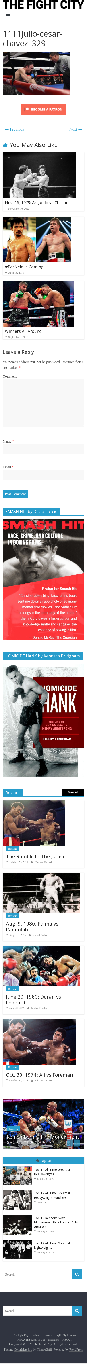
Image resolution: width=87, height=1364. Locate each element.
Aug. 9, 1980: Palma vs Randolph (32, 926)
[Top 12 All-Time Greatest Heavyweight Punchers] (18, 1201)
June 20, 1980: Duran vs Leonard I (33, 999)
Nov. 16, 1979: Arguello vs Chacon (36, 202)
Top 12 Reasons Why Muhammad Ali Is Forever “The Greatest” (56, 1232)
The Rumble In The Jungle (36, 856)
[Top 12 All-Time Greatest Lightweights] (18, 1250)
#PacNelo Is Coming (24, 266)
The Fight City (21, 1345)
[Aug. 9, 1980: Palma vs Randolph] (41, 875)
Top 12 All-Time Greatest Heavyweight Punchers (52, 1206)
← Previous (14, 129)
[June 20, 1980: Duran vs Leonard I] (41, 948)
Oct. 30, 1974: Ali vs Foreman (39, 1074)
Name (8, 441)
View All (73, 792)
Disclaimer (53, 1350)
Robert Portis (40, 935)
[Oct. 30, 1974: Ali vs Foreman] (39, 1021)
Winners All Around (23, 331)
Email (8, 466)
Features (36, 1345)
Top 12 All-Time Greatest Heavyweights (52, 1182)
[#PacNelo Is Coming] (37, 219)
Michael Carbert (43, 862)
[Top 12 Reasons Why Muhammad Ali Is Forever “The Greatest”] (18, 1225)
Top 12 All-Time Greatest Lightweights (52, 1256)
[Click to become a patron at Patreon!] (43, 104)
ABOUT (67, 1350)
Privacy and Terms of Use (31, 1350)
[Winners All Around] (38, 283)
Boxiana (12, 848)
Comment (10, 376)
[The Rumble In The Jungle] (34, 803)
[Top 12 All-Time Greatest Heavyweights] (18, 1177)
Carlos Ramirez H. (18, 1142)
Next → (75, 129)
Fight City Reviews (66, 1345)
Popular (45, 1171)
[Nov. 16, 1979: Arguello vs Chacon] (39, 155)
